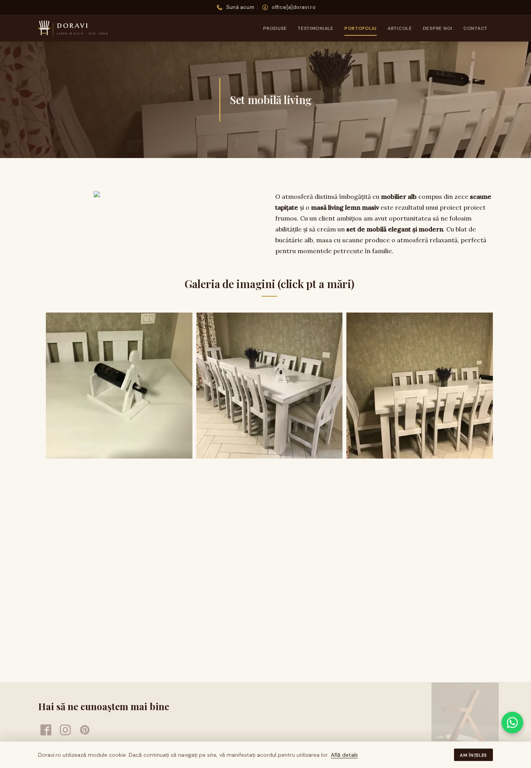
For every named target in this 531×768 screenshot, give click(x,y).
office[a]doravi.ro (294, 7)
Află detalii (344, 754)
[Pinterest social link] (85, 730)
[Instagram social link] (65, 730)
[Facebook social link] (46, 730)
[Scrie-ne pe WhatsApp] (512, 722)
